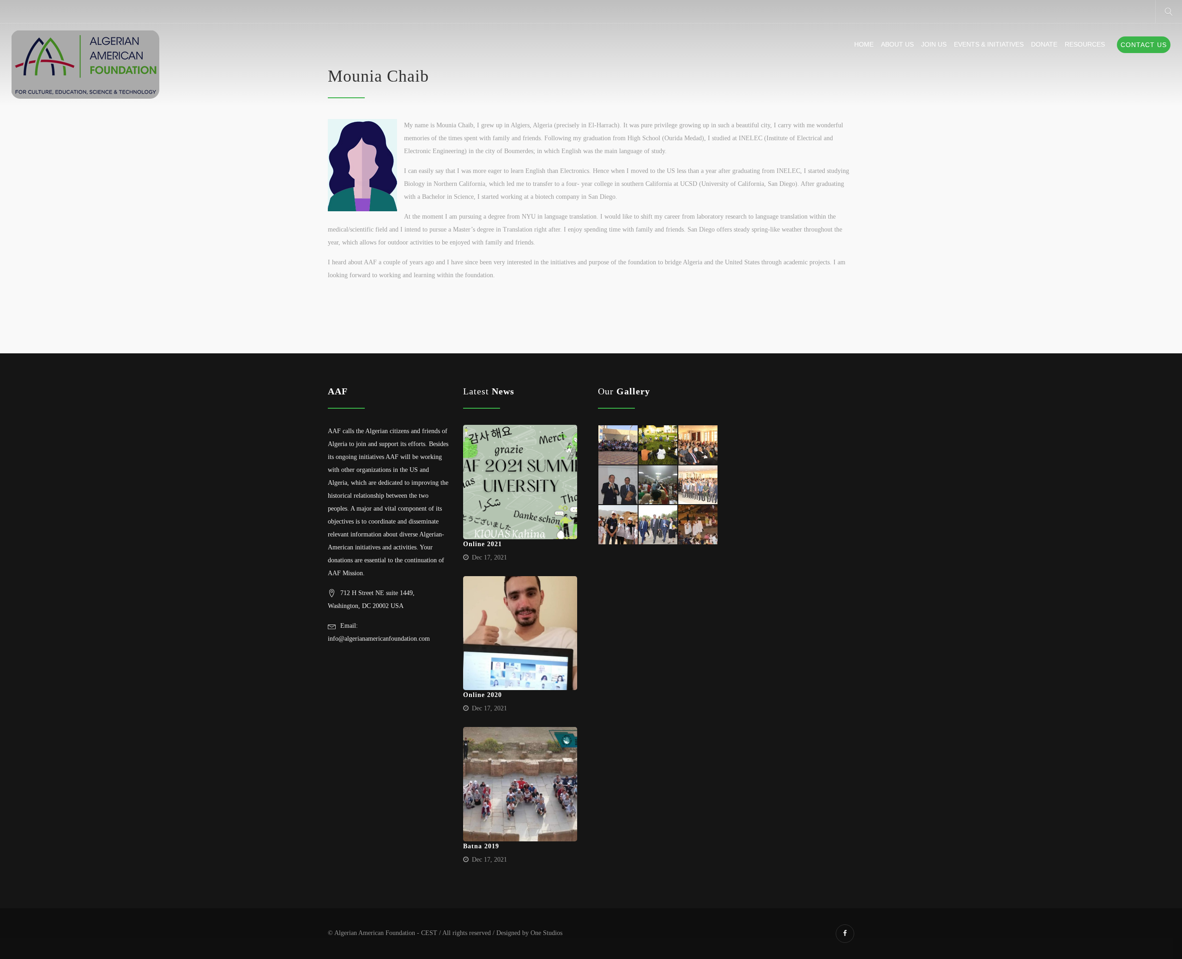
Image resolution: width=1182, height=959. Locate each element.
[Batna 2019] (520, 784)
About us (897, 44)
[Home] (85, 65)
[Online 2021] (520, 482)
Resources (1085, 44)
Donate (1044, 44)
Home (864, 44)
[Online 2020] (520, 633)
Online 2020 (482, 694)
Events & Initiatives (989, 44)
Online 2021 (482, 544)
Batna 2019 (481, 846)
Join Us (934, 44)
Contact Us (1144, 44)
